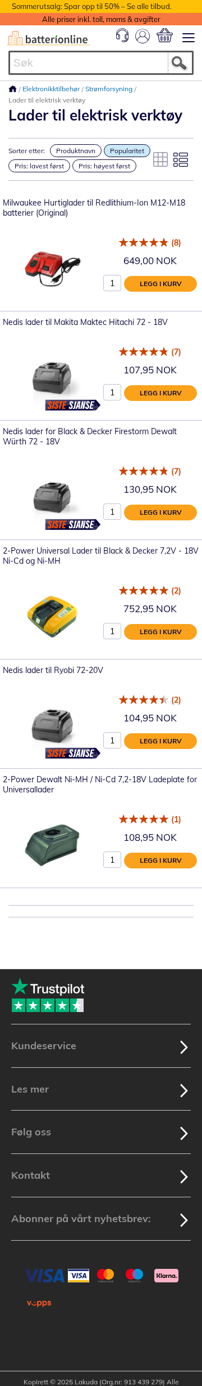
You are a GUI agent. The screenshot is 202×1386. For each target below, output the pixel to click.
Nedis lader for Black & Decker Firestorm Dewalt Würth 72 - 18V (90, 436)
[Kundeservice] (122, 39)
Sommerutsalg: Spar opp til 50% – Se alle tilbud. (92, 6)
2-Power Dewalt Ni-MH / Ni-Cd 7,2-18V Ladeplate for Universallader (100, 784)
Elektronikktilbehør (51, 88)
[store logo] (48, 38)
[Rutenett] (160, 159)
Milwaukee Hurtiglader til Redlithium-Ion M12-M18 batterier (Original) (94, 208)
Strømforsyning (109, 88)
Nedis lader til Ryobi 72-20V (53, 670)
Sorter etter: (26, 150)
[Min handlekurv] (165, 35)
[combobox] (101, 63)
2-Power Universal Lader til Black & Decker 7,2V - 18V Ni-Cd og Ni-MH (101, 556)
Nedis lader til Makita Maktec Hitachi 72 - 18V (85, 322)
